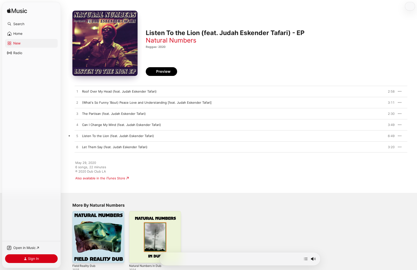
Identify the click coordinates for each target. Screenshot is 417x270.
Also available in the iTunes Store (100, 178)
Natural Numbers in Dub (147, 213)
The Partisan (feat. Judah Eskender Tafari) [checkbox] (114, 114)
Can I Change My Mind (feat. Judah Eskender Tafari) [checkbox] (121, 125)
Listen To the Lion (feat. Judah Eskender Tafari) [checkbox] (118, 136)
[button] (31, 24)
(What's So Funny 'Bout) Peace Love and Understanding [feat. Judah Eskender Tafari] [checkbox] (147, 102)
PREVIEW (389, 91)
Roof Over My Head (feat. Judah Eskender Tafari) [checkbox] (119, 91)
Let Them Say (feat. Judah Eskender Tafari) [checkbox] (114, 147)
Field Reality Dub (84, 213)
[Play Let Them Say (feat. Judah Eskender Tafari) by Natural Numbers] (77, 147)
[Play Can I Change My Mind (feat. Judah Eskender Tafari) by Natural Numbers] (77, 125)
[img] (17, 11)
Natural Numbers (171, 40)
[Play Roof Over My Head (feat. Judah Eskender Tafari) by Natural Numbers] (77, 91)
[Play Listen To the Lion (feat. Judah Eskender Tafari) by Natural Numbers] (77, 136)
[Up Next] (306, 258)
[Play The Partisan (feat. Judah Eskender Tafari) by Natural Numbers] (77, 114)
